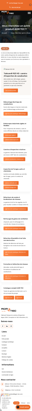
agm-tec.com (8, 297)
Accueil (4, 33)
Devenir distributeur (7, 372)
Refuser (23, 403)
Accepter (16, 403)
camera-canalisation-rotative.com (14, 159)
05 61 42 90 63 (16, 7)
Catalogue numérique (8, 342)
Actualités (4, 348)
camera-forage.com (10, 187)
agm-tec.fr (19, 297)
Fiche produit (5, 339)
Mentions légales (6, 357)
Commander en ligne (7, 375)
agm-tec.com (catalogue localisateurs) (15, 209)
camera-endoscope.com (11, 139)
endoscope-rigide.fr (10, 135)
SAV (3, 369)
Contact (4, 351)
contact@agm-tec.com (16, 3)
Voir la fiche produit (10, 90)
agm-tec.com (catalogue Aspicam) (14, 228)
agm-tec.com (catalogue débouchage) (15, 113)
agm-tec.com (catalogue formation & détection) (15, 277)
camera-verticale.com (11, 183)
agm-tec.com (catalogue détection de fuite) (15, 253)
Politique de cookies (7, 360)
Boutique (4, 354)
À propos (4, 345)
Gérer (28, 403)
